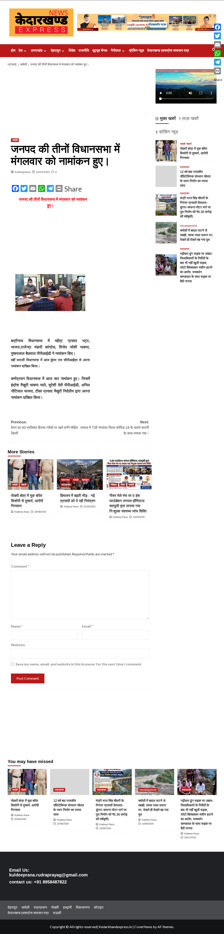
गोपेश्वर (114, 484)
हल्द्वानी (67, 907)
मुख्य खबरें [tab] (167, 118)
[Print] (218, 71)
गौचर (123, 484)
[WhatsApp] (218, 53)
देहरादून (55, 50)
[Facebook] (218, 27)
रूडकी (57, 913)
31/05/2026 (89, 506)
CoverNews (143, 927)
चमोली (15, 140)
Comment (20, 566)
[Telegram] (218, 62)
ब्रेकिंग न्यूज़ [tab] (168, 131)
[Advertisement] (80, 101)
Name (17, 626)
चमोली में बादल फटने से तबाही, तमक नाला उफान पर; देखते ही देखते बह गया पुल (196, 235)
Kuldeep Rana (23, 172)
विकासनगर (83, 907)
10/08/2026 (148, 823)
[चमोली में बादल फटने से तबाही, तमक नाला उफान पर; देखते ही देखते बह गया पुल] (166, 232)
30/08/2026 (40, 511)
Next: (114, 427)
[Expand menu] (25, 51)
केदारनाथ (65, 479)
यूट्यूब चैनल (99, 50)
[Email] (218, 44)
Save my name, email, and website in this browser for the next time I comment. (79, 664)
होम (13, 50)
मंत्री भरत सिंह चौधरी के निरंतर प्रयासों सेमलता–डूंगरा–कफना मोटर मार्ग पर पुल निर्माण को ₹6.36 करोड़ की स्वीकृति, (196, 207)
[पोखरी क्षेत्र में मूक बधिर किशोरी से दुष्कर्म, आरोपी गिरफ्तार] (31, 474)
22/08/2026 (63, 823)
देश (21, 50)
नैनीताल (116, 50)
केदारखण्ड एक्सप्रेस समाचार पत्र (168, 50)
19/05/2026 (139, 517)
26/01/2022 (43, 172)
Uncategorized (188, 226)
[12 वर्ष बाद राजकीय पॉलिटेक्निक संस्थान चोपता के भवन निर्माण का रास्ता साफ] (69, 782)
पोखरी (23, 484)
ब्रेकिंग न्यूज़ (136, 50)
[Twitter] (218, 36)
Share (73, 188)
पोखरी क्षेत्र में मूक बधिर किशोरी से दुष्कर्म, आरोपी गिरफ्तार (27, 501)
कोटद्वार (98, 907)
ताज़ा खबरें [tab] (190, 118)
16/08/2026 (105, 828)
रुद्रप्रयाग (66, 484)
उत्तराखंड (36, 50)
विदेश (72, 50)
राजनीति (84, 50)
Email (87, 626)
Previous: (44, 427)
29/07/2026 (190, 837)
